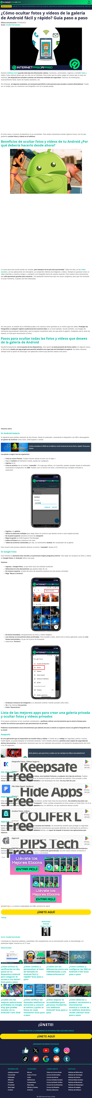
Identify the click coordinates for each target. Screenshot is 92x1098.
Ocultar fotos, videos (21, 811)
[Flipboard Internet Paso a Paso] (35, 1059)
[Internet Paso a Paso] (11, 2)
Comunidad (11, 1075)
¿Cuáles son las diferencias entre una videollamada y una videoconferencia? (57, 970)
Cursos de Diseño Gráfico (54, 1082)
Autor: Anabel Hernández (10, 937)
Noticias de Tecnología (75, 1075)
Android (46, 924)
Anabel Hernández (13, 25)
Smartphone (30, 6)
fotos (84, 73)
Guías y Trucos (46, 926)
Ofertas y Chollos (32, 1087)
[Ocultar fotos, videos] (6, 814)
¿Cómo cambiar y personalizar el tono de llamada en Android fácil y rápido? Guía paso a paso (34, 973)
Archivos (30, 1090)
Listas (29, 1077)
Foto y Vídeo (21, 6)
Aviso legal (11, 1087)
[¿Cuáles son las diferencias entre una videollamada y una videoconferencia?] (57, 957)
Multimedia (46, 921)
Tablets (87, 6)
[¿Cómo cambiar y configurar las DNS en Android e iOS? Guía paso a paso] (80, 957)
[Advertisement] (46, 102)
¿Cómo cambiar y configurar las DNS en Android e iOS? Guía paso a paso (80, 970)
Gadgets (38, 6)
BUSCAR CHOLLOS (6, 6)
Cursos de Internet (52, 1077)
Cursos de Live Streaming (54, 1085)
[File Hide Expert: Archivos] (6, 789)
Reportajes (30, 1085)
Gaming (45, 6)
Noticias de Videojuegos (75, 1085)
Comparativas (31, 1082)
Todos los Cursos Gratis (54, 1072)
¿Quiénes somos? (13, 1072)
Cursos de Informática (53, 1075)
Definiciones (31, 1080)
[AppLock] (6, 841)
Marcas (29, 1072)
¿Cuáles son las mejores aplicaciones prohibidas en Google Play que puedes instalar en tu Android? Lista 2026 (11, 1006)
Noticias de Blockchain (75, 1082)
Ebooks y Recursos (52, 1090)
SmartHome (52, 6)
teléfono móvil (12, 73)
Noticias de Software (74, 1090)
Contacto (11, 1082)
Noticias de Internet (74, 1077)
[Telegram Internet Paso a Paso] (56, 1050)
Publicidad (11, 1077)
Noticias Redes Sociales (75, 1080)
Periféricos (70, 6)
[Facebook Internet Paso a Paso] (25, 1050)
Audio (14, 6)
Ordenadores (61, 6)
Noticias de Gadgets (74, 1087)
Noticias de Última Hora (75, 1072)
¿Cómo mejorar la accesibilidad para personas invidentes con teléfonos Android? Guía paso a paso (56, 1006)
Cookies (10, 1090)
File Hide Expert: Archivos (22, 786)
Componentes (79, 6)
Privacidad (11, 1085)
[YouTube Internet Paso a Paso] (46, 1050)
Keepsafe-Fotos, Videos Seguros (25, 761)
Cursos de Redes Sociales (55, 1080)
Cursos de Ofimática (53, 1087)
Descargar (87, 765)
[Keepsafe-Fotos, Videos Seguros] (6, 764)
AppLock (15, 838)
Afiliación (11, 1080)
